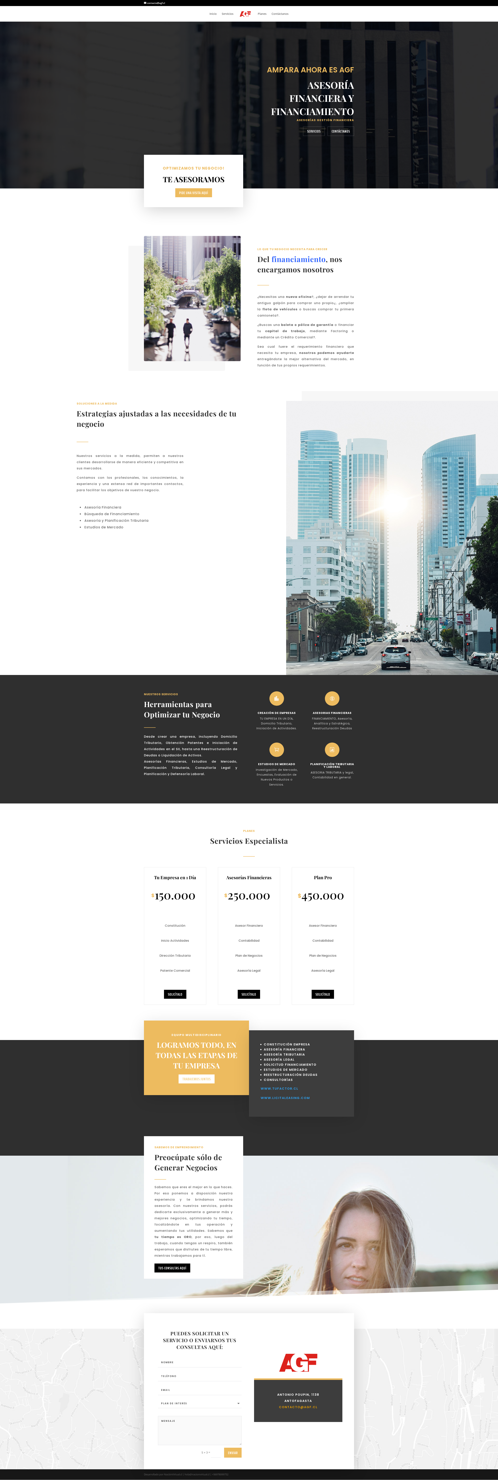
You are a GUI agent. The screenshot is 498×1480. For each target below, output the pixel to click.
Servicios (227, 14)
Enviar (233, 1453)
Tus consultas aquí (172, 1268)
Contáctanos (280, 14)
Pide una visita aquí (193, 193)
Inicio (213, 14)
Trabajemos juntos (196, 1079)
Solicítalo (175, 994)
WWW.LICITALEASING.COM (285, 1098)
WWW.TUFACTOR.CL (279, 1088)
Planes (262, 14)
